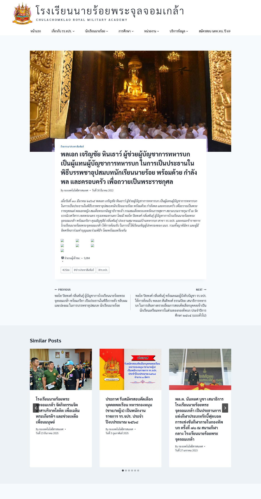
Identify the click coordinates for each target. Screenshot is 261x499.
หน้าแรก (36, 31)
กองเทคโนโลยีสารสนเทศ (76, 190)
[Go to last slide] (36, 408)
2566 (66, 269)
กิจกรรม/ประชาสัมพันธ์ (72, 146)
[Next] (225, 408)
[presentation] (61, 369)
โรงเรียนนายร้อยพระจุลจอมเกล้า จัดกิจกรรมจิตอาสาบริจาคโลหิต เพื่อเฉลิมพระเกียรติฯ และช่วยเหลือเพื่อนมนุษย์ (58, 411)
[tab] (123, 470)
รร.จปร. (103, 269)
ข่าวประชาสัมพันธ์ (84, 269)
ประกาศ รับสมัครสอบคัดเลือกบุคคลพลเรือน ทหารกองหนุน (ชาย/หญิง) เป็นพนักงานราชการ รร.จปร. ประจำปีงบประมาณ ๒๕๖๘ (129, 411)
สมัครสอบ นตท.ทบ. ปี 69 (214, 31)
